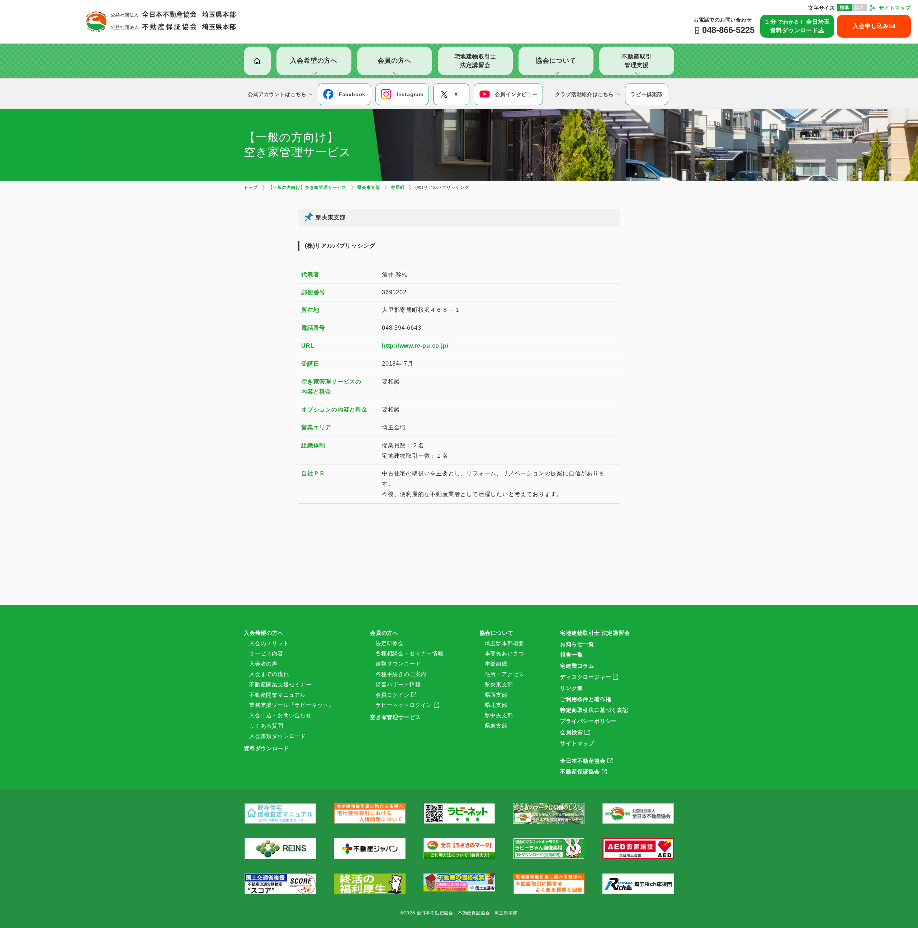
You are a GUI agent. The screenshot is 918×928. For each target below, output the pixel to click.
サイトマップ (895, 8)
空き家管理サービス (395, 717)
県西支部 (496, 695)
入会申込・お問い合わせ (280, 715)
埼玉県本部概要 (505, 643)
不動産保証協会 (580, 771)
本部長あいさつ (505, 653)
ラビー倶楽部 (646, 94)
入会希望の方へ (264, 633)
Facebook (352, 94)
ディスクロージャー (585, 677)
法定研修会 (389, 643)
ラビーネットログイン (403, 705)
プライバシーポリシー (588, 721)
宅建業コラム (577, 666)
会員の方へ (384, 633)
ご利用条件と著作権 (585, 699)
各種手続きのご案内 (400, 674)
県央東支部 (499, 684)
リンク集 (571, 688)
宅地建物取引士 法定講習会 (595, 633)
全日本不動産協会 (582, 761)
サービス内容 (266, 653)
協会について (496, 633)
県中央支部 (499, 715)
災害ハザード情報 (398, 684)
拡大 (859, 7)
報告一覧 (571, 655)
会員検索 (571, 732)
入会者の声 (263, 664)
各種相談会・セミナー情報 (409, 653)
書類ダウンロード (398, 664)
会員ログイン (392, 695)
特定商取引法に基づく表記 (594, 710)
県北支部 (496, 705)
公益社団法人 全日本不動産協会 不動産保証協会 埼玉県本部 (160, 21)
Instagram (410, 94)
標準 (844, 7)
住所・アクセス (505, 674)
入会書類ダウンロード (277, 736)
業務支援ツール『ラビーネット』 (291, 705)
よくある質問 (266, 726)
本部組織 (496, 664)
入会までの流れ (269, 674)
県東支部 (496, 726)
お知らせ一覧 (577, 644)
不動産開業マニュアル (277, 695)
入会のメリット (269, 643)
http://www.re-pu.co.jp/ (415, 346)
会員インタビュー (516, 94)
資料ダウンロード (266, 748)
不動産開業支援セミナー (280, 684)
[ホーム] (257, 61)
